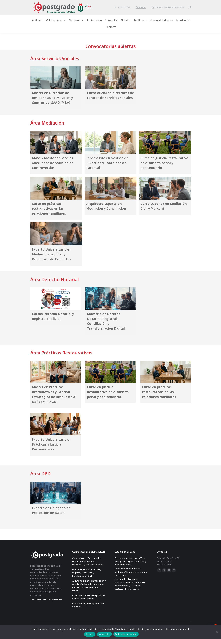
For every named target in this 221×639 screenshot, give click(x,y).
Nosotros (74, 20)
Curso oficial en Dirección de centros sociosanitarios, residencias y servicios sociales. (87, 561)
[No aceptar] (217, 632)
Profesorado (94, 20)
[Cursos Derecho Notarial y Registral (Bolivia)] (55, 298)
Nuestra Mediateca (161, 20)
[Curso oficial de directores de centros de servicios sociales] (110, 77)
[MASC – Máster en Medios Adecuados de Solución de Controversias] (56, 142)
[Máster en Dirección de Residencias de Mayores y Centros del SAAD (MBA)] (55, 77)
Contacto (141, 7)
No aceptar (104, 634)
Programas (55, 20)
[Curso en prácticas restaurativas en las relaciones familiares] (56, 188)
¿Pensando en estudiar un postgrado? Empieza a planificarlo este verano (131, 572)
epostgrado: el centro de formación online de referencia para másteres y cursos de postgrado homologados (130, 584)
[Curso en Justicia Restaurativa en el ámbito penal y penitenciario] (165, 142)
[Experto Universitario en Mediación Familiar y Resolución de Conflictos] (56, 233)
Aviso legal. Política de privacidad (46, 599)
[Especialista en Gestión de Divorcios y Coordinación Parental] (111, 142)
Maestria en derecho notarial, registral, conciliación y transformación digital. (86, 572)
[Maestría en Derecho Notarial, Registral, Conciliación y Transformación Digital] (110, 298)
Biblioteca (140, 20)
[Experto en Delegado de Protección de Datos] (55, 493)
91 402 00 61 (124, 7)
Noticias (126, 20)
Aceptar (90, 634)
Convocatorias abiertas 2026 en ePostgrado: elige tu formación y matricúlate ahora (130, 561)
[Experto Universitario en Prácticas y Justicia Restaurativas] (55, 424)
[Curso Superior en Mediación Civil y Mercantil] (165, 188)
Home (38, 20)
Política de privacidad (126, 634)
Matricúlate (183, 20)
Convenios (111, 20)
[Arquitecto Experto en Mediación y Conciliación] (111, 188)
